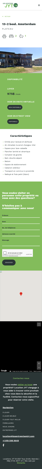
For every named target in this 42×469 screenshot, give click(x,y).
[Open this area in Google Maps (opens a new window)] (4, 370)
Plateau (7, 29)
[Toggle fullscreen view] (39, 324)
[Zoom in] (39, 363)
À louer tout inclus (11, 419)
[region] (21, 346)
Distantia (21, 463)
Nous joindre (8, 427)
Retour (7, 16)
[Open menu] (38, 5)
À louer (6, 412)
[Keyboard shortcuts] (10, 371)
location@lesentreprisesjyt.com (18, 436)
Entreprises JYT (10, 430)
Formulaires (8, 423)
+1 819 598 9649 (11, 440)
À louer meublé (9, 416)
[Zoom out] (39, 368)
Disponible (13, 121)
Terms (30, 371)
